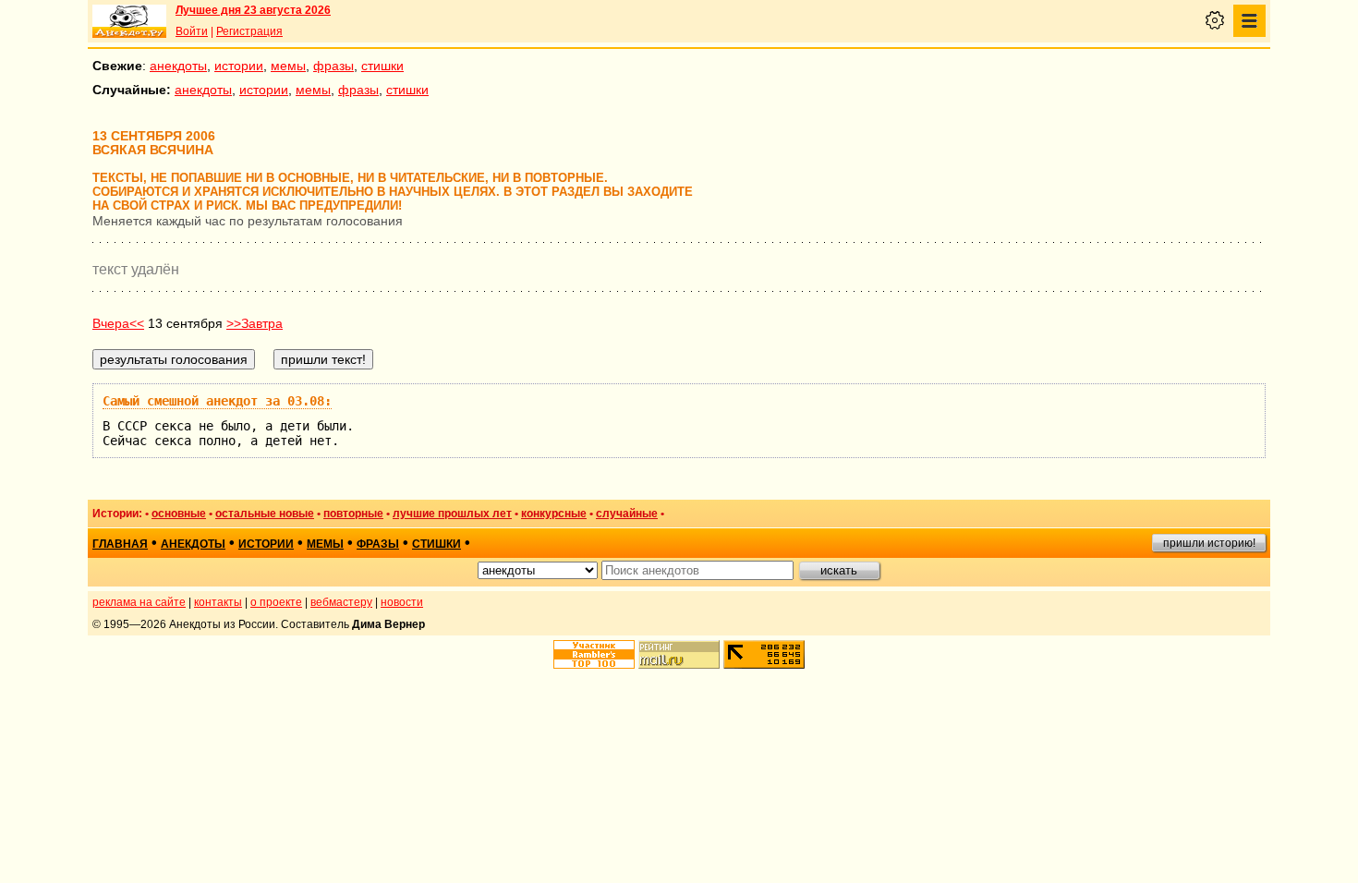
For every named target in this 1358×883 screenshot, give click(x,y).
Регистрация (249, 31)
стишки (382, 65)
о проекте (276, 602)
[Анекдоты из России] (129, 21)
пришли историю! (1209, 543)
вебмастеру (341, 602)
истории (238, 65)
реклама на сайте (139, 602)
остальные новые (264, 513)
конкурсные (554, 513)
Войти (192, 31)
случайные (627, 513)
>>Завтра (254, 323)
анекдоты (178, 65)
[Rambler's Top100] (594, 654)
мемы (288, 65)
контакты (218, 602)
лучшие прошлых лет (452, 513)
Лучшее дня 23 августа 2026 (253, 10)
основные (179, 513)
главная (120, 544)
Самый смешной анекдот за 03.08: (217, 400)
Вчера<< (118, 323)
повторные (353, 513)
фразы (333, 65)
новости (402, 602)
